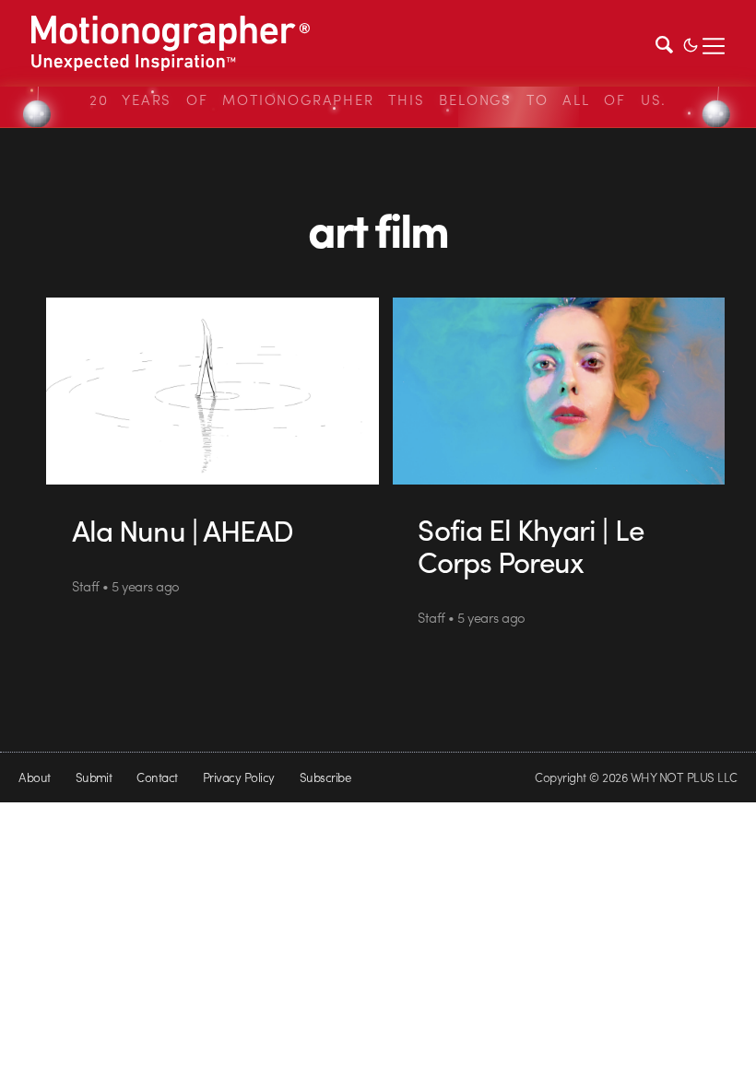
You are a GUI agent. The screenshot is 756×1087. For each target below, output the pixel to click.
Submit (94, 777)
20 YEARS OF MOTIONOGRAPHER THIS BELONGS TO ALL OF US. (378, 99)
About (34, 777)
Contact (156, 777)
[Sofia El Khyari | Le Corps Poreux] (559, 391)
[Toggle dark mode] (690, 43)
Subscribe (325, 777)
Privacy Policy (239, 777)
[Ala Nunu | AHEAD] (212, 391)
